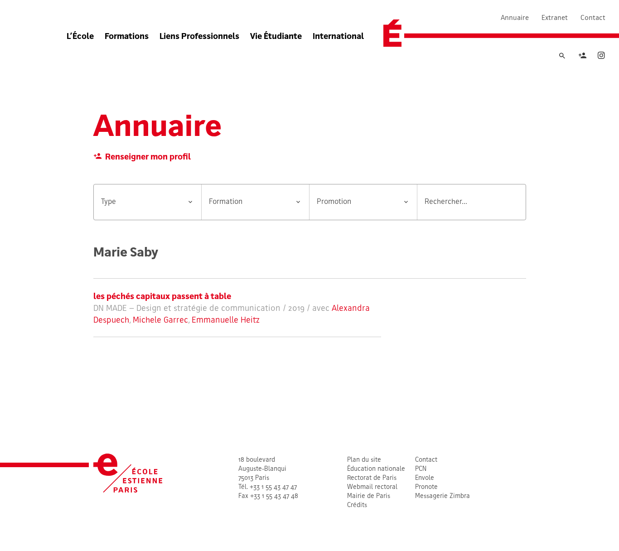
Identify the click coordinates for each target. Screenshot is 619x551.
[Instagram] (601, 57)
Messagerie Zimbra (442, 496)
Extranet (555, 18)
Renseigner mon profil (148, 157)
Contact (592, 18)
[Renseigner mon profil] (582, 57)
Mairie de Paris (368, 496)
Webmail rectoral (372, 487)
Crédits (357, 505)
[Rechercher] (561, 56)
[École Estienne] (392, 33)
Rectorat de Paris (372, 478)
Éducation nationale (376, 469)
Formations (127, 37)
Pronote (426, 487)
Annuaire (515, 18)
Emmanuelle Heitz (226, 320)
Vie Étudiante (276, 37)
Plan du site (364, 460)
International (338, 37)
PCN (420, 469)
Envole (424, 478)
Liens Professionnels (199, 37)
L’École (80, 37)
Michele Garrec (160, 320)
